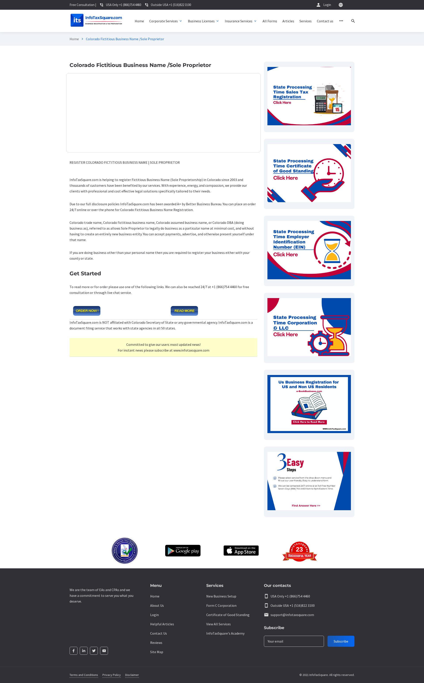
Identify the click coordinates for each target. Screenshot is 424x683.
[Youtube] (104, 651)
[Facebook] (74, 651)
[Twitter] (94, 651)
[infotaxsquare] (96, 20)
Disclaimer (132, 675)
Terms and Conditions (84, 675)
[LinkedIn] (84, 651)
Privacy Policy (111, 675)
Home (74, 39)
